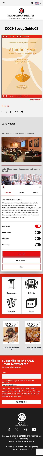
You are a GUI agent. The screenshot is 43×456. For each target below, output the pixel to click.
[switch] (38, 232)
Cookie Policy (28, 441)
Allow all (21, 254)
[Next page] (6, 36)
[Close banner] (40, 187)
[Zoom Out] (17, 36)
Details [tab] (21, 192)
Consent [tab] (8, 192)
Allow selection (21, 260)
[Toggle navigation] (4, 3)
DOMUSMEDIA (21, 447)
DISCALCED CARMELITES (20, 15)
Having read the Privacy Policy (14, 388)
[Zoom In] (20, 36)
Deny (21, 267)
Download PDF (35, 100)
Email (4, 373)
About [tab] (35, 192)
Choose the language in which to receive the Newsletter (18, 381)
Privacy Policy (15, 441)
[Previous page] (3, 36)
